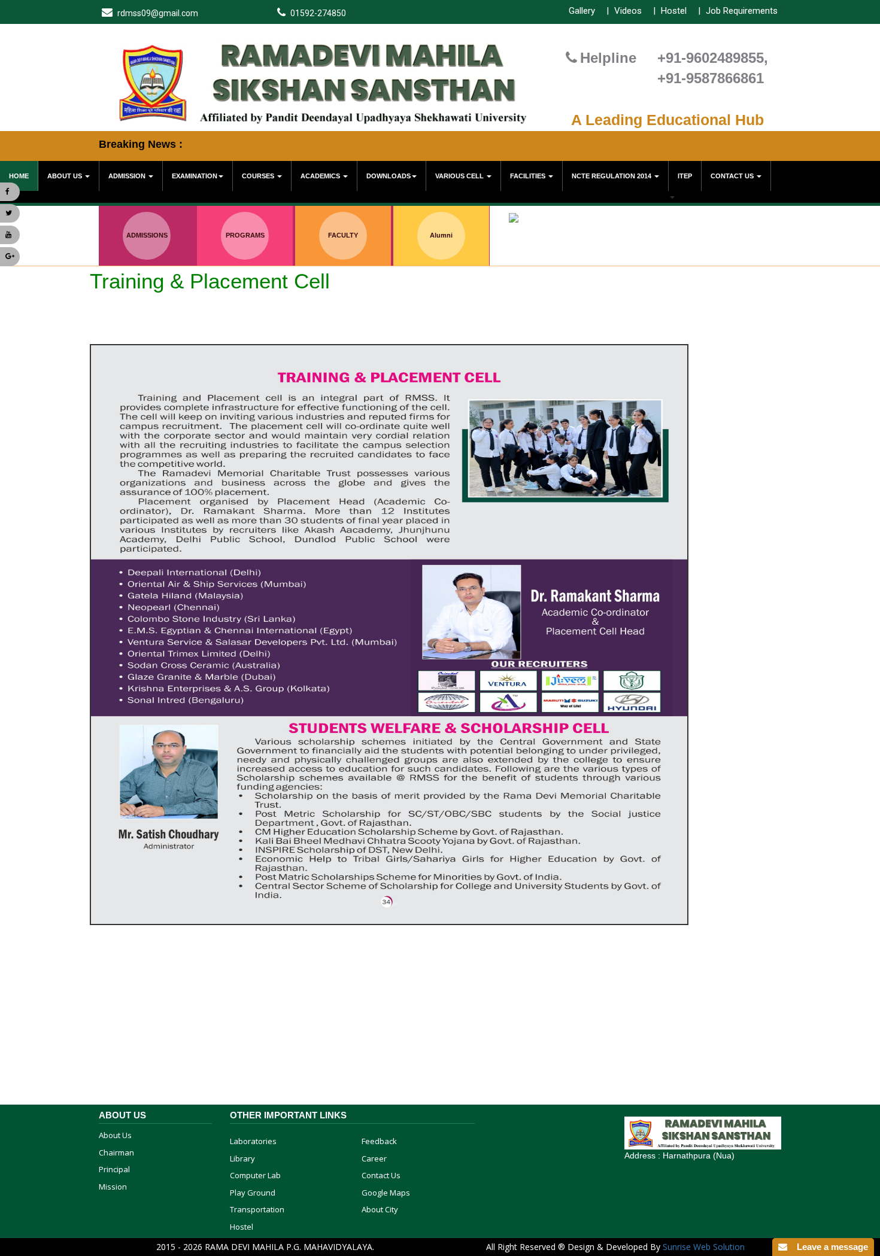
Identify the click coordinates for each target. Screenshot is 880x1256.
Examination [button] (194, 176)
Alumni (441, 235)
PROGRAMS (245, 235)
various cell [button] (460, 176)
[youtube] (10, 235)
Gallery (582, 10)
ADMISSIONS (147, 235)
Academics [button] (321, 176)
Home (19, 176)
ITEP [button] (685, 176)
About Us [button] (65, 176)
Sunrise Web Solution (704, 1246)
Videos (628, 10)
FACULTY (343, 235)
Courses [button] (259, 176)
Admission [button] (127, 176)
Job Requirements (742, 10)
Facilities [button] (528, 176)
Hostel (674, 10)
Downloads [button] (388, 176)
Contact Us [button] (733, 176)
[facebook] (10, 192)
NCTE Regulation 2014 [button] (612, 176)
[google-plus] (10, 256)
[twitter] (10, 213)
